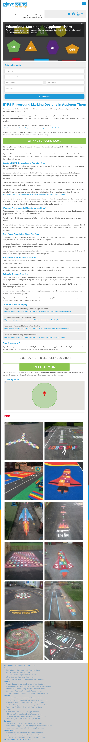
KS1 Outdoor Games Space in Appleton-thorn (22, 712)
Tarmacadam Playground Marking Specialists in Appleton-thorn (29, 726)
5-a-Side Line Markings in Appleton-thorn (21, 675)
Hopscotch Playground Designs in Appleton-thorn (24, 698)
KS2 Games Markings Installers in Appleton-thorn (24, 714)
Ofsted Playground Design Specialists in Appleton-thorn (26, 716)
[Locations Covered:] (3, 3)
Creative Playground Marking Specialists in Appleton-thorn (27, 700)
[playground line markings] (16, 4)
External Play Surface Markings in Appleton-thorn (24, 723)
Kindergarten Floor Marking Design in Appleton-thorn (25, 689)
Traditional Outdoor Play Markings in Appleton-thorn (25, 702)
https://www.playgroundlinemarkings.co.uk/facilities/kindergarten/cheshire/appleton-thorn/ (37, 328)
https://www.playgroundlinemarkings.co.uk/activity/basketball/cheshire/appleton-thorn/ (34, 194)
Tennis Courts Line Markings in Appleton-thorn (23, 670)
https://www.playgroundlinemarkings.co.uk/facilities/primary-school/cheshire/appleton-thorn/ (37, 311)
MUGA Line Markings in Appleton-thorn (20, 677)
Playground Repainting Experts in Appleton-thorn (24, 735)
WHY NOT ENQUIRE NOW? (44, 140)
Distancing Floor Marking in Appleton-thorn (19, 739)
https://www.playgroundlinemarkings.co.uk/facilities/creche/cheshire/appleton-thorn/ (34, 337)
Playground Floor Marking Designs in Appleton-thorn (25, 728)
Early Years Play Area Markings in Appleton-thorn (24, 691)
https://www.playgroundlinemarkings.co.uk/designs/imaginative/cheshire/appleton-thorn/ (35, 128)
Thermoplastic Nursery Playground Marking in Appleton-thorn (28, 686)
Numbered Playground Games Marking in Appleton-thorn (27, 705)
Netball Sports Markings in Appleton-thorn (21, 672)
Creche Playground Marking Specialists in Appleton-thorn (27, 693)
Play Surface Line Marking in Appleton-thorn (20, 665)
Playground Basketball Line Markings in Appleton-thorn (26, 679)
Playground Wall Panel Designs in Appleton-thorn (24, 707)
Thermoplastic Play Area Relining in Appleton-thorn (24, 732)
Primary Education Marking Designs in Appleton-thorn (25, 684)
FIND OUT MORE (44, 367)
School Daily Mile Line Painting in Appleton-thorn (23, 719)
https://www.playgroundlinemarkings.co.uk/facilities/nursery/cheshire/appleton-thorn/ (35, 320)
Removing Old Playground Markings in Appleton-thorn (25, 737)
